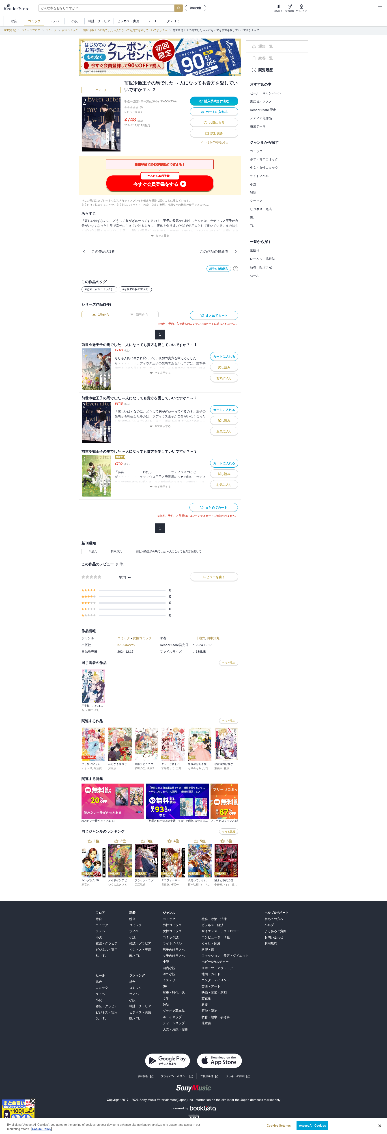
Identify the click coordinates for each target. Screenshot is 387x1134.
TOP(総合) (10, 30)
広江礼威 (140, 884)
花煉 (226, 768)
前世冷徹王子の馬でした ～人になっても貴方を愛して (168, 551)
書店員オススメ (261, 101)
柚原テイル (153, 768)
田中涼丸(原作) (150, 101)
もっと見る (162, 235)
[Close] (380, 1126)
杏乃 (84, 710)
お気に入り (217, 122)
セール (254, 275)
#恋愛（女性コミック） (99, 289)
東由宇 (218, 768)
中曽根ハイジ (222, 884)
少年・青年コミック (264, 159)
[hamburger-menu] (380, 8)
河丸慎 (112, 768)
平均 (122, 577)
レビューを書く (133, 112)
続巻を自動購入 (218, 268)
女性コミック (70, 30)
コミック (51, 30)
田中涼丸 (116, 551)
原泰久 (86, 884)
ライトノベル (259, 176)
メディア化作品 (261, 118)
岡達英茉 (99, 768)
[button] (237, 1076)
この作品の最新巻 (214, 251)
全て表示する (163, 372)
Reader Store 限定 (263, 110)
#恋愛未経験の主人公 (135, 289)
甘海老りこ (168, 768)
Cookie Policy (41, 1129)
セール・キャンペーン (265, 93)
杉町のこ (140, 768)
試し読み (217, 133)
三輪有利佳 (182, 768)
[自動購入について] (235, 268)
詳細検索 (195, 8)
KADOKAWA (169, 101)
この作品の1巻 (103, 251)
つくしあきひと (117, 884)
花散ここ (210, 768)
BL (252, 217)
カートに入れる (217, 112)
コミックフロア (31, 30)
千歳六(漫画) (132, 101)
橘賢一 (175, 884)
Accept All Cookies (312, 1125)
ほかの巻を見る (217, 142)
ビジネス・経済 (261, 209)
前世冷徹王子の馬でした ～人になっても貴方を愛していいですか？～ (125, 30)
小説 (253, 184)
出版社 (254, 250)
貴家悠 (165, 884)
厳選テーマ (258, 126)
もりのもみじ (196, 768)
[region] (193, 1126)
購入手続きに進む (216, 101)
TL (252, 225)
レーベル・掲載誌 (262, 259)
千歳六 (93, 551)
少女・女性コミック (264, 167)
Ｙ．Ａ (204, 884)
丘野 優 (236, 884)
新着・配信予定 (261, 267)
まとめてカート (217, 315)
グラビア (256, 201)
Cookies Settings (279, 1125)
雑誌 (253, 192)
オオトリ (87, 768)
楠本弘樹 (193, 884)
